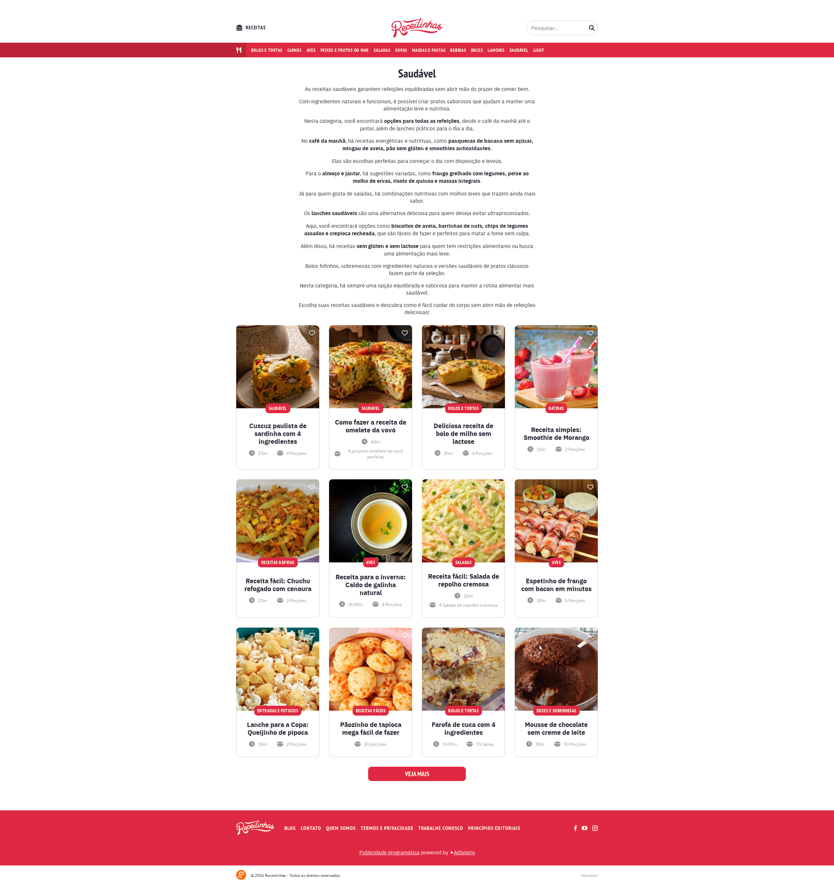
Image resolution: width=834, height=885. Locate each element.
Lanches (496, 50)
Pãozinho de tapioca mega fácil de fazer (370, 728)
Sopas (401, 50)
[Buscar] (592, 28)
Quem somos (341, 828)
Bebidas (458, 50)
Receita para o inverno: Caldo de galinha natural (371, 584)
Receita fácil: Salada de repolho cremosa (463, 580)
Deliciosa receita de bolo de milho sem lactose (463, 433)
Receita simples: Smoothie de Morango (556, 433)
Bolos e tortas (267, 50)
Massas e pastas (428, 50)
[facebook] (575, 828)
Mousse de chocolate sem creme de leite (556, 728)
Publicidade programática (389, 852)
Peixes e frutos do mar (345, 50)
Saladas (382, 50)
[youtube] (584, 828)
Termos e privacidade (387, 828)
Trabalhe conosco (440, 828)
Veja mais (417, 774)
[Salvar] (312, 333)
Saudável (519, 50)
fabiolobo (589, 875)
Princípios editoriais (494, 828)
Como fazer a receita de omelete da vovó (370, 426)
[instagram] (595, 828)
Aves (311, 50)
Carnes (294, 50)
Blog (290, 828)
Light (538, 50)
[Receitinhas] (417, 27)
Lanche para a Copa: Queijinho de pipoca (278, 728)
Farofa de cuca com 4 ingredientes (464, 728)
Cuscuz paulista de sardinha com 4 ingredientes (278, 433)
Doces (477, 50)
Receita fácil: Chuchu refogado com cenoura (277, 584)
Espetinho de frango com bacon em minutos (556, 584)
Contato (311, 828)
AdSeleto (464, 852)
